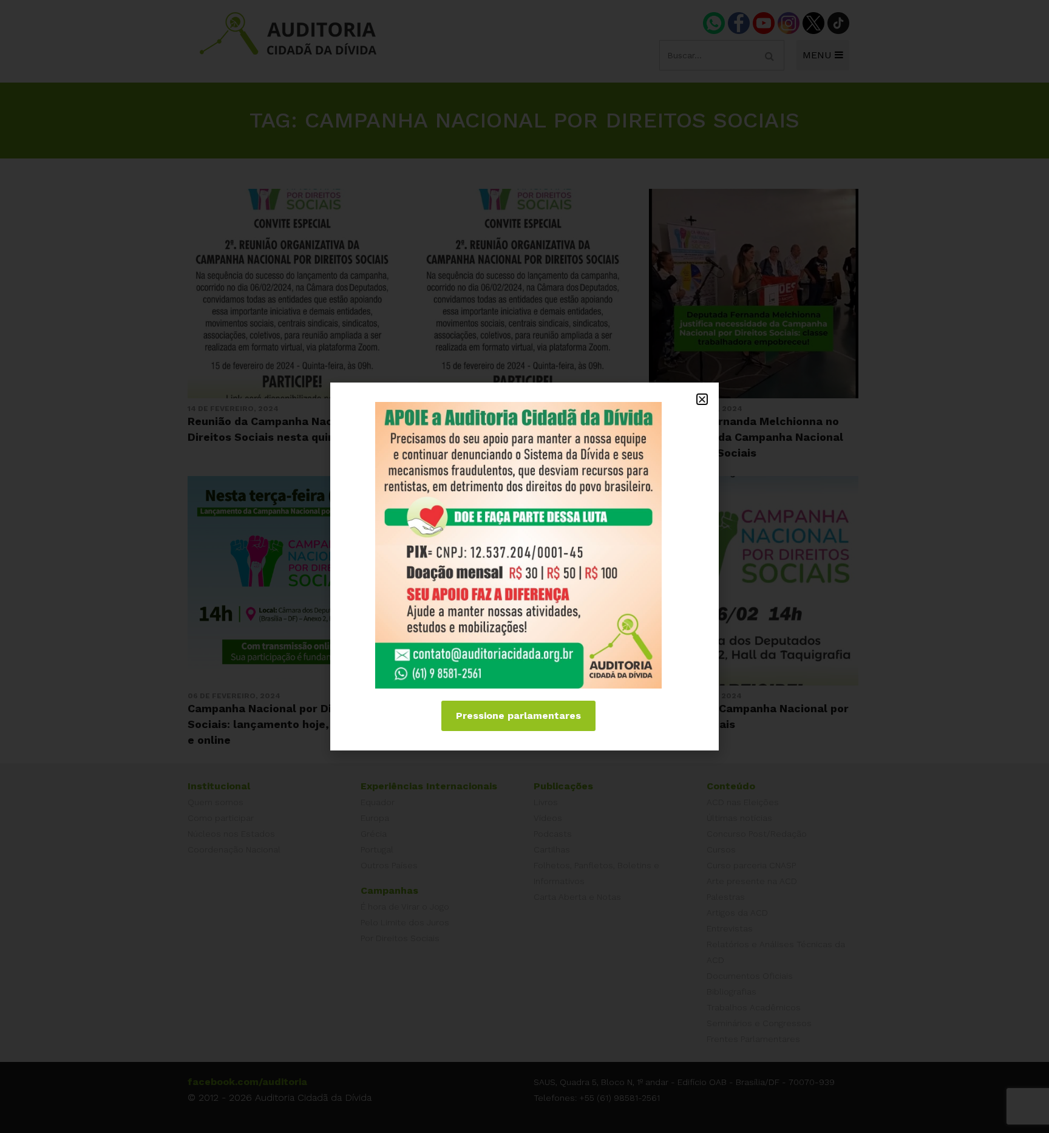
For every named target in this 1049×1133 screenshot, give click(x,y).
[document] (524, 566)
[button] (702, 399)
